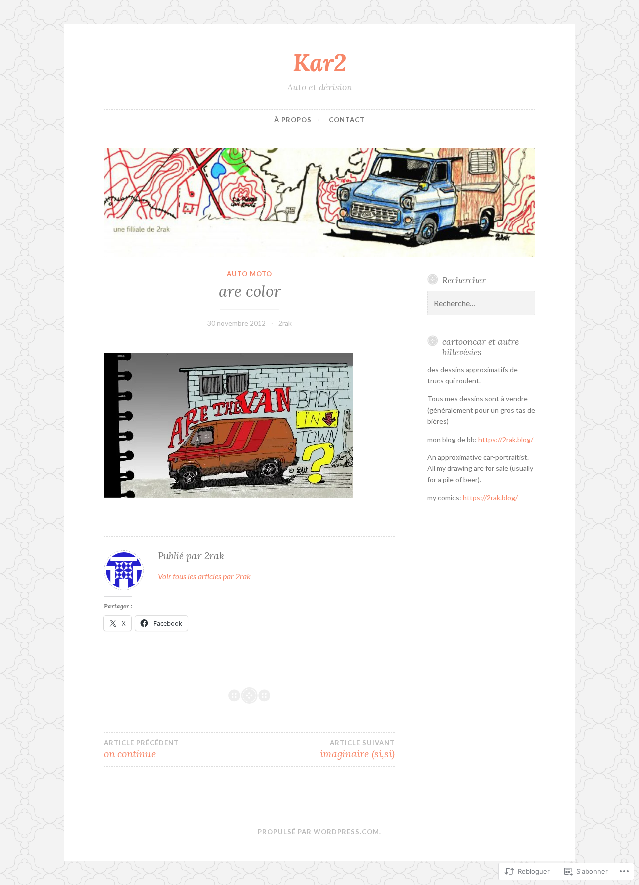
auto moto (249, 274)
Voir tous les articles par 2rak (204, 576)
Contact (347, 120)
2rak (285, 323)
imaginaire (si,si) (357, 749)
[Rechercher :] (481, 303)
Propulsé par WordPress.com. (319, 832)
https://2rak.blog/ (505, 439)
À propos (293, 120)
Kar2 (319, 62)
